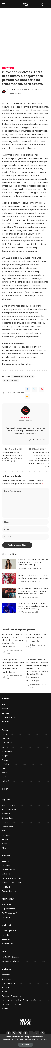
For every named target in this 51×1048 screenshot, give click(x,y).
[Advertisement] (25, 35)
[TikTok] (36, 1033)
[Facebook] (27, 389)
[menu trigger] (5, 4)
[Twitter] (34, 389)
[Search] (47, 4)
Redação (14, 89)
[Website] (30, 440)
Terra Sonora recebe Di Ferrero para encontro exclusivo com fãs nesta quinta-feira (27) (33, 606)
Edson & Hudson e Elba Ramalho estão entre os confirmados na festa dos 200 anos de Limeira (33, 591)
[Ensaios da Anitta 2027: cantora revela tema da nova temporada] (9, 578)
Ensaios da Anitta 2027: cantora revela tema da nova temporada (33, 576)
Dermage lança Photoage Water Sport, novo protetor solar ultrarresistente (13, 664)
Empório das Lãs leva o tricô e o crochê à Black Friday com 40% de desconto (13, 639)
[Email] (27, 396)
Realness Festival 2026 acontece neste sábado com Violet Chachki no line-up (33, 562)
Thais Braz (11, 380)
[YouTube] (44, 440)
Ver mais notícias (25, 421)
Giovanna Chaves (23, 376)
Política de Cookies (39, 1040)
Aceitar (25, 1045)
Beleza (8, 68)
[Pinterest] (41, 389)
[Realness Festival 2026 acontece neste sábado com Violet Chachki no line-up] (9, 564)
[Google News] (42, 1033)
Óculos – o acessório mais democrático (36, 636)
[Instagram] (41, 440)
